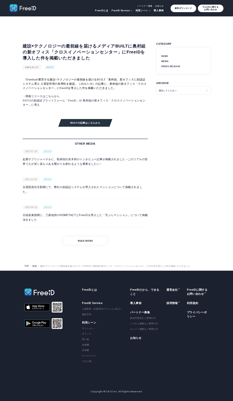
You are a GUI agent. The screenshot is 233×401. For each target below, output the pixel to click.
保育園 (85, 350)
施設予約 (86, 314)
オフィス (86, 334)
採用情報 (172, 303)
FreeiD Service (121, 10)
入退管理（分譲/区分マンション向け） (102, 309)
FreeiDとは (101, 10)
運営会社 (172, 289)
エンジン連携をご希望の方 (144, 329)
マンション (88, 328)
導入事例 (159, 10)
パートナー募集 (144, 6)
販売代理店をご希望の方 (143, 318)
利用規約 (192, 303)
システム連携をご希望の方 (144, 323)
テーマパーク (89, 356)
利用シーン (142, 10)
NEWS (164, 56)
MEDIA (50, 67)
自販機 (85, 344)
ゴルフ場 (86, 361)
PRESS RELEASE (170, 66)
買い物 (85, 339)
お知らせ (159, 6)
